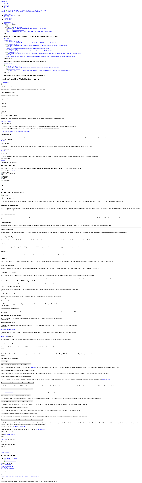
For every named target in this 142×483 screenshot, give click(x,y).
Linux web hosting (9, 392)
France (8, 131)
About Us (6, 3)
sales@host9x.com (5, 452)
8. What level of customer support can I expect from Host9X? (14, 407)
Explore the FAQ (46, 429)
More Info (3, 140)
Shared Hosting (7, 14)
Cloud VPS (6, 16)
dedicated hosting (106, 379)
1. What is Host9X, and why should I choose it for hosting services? (15, 364)
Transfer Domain (5, 98)
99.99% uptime (4, 439)
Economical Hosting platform (8, 329)
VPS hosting (33, 367)
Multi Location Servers (15, 131)
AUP (23, 476)
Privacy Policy (18, 476)
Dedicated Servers (8, 18)
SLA (25, 476)
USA (2, 131)
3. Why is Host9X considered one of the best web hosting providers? (16, 376)
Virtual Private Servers (9, 15)
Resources (3, 476)
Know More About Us (6, 121)
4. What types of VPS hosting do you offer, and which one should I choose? (17, 382)
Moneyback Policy (10, 476)
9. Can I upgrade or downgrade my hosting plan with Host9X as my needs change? (19, 413)
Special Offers (4, 1)
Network (37, 476)
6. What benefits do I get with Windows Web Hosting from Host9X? (15, 395)
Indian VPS (22, 426)
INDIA (5, 131)
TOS (28, 476)
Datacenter (32, 476)
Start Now (14, 170)
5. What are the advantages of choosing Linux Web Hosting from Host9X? (17, 388)
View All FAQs (4, 361)
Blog (5, 7)
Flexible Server (4, 336)
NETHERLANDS (25, 131)
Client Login (6, 6)
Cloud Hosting (15, 426)
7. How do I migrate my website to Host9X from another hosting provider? (17, 401)
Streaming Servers (8, 19)
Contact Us (6, 5)
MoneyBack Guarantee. (9, 434)
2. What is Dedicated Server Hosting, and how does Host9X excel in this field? (18, 370)
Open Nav (3, 10)
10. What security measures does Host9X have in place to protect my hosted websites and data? (22, 419)
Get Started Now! (5, 82)
